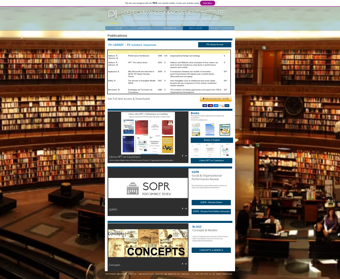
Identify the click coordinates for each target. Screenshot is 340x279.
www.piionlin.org (146, 274)
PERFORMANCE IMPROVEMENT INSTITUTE (174, 12)
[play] (183, 155)
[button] (148, 137)
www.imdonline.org (172, 274)
